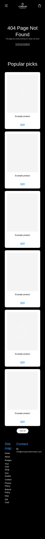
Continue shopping (22, 44)
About (7, 457)
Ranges (8, 460)
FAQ (7, 496)
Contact (8, 480)
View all (22, 431)
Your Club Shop (7, 467)
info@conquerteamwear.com (29, 452)
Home (7, 453)
